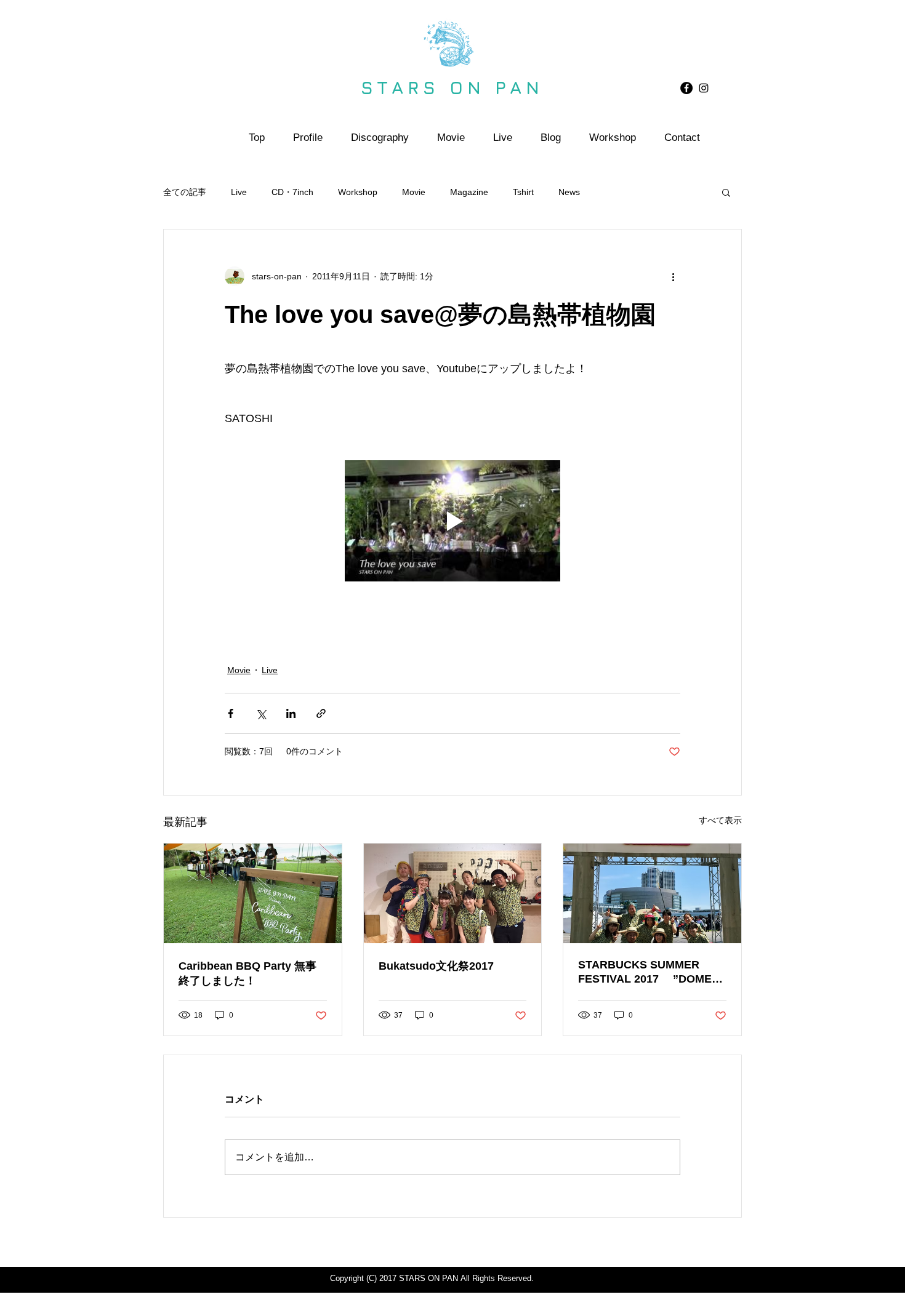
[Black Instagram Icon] (704, 88)
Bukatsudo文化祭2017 (436, 966)
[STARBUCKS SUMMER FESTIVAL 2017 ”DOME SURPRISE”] (652, 893)
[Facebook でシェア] (230, 713)
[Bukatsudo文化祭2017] (453, 893)
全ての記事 (184, 192)
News (569, 192)
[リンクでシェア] (321, 713)
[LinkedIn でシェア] (291, 713)
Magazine (469, 192)
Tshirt (523, 192)
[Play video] (452, 520)
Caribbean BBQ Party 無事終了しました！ (247, 973)
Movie (413, 192)
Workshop (357, 192)
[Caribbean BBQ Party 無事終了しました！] (253, 893)
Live (239, 192)
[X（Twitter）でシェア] (261, 713)
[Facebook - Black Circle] (686, 88)
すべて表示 (720, 820)
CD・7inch (292, 192)
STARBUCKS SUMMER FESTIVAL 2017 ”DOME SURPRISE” (645, 972)
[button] (726, 192)
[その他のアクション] (673, 276)
